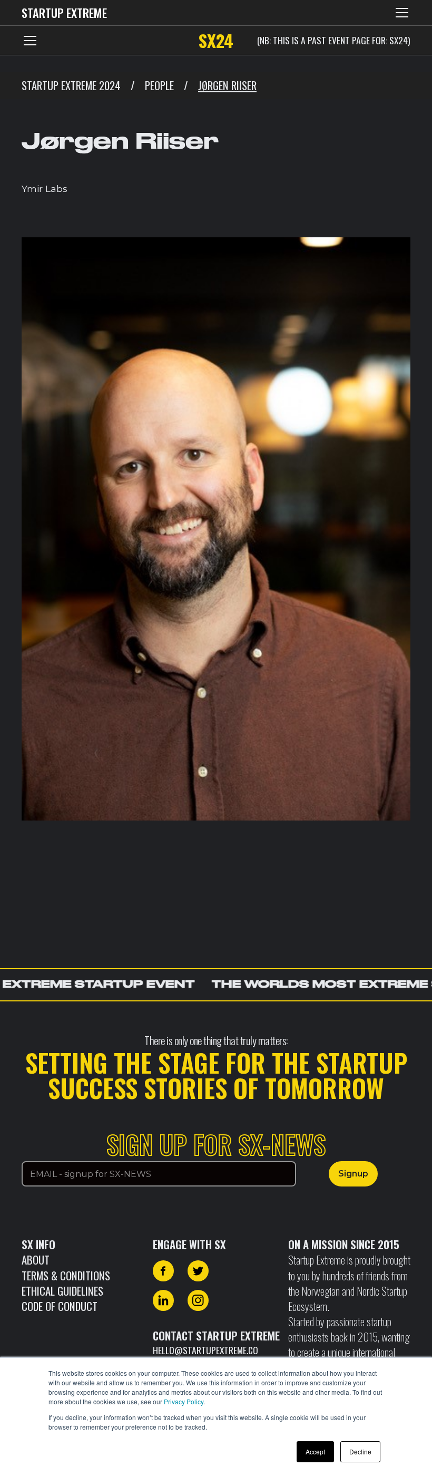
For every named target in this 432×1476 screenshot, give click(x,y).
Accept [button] (315, 1451)
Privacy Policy (183, 1401)
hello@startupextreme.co (205, 1350)
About (36, 1259)
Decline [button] (360, 1451)
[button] (399, 12)
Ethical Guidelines (62, 1290)
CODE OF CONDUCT (59, 1306)
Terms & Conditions (66, 1275)
